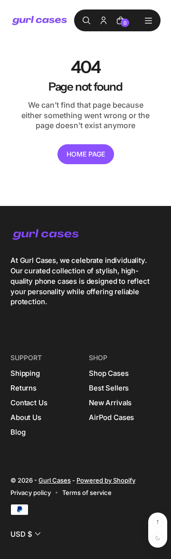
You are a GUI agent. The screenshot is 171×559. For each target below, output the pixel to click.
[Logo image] (39, 20)
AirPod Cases (111, 417)
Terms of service (87, 492)
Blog (17, 432)
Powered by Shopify (105, 480)
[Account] (103, 20)
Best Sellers (109, 387)
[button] (26, 534)
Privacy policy (30, 492)
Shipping (25, 373)
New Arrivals (110, 402)
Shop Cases (109, 373)
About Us (25, 417)
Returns (23, 387)
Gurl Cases (54, 480)
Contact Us (29, 402)
